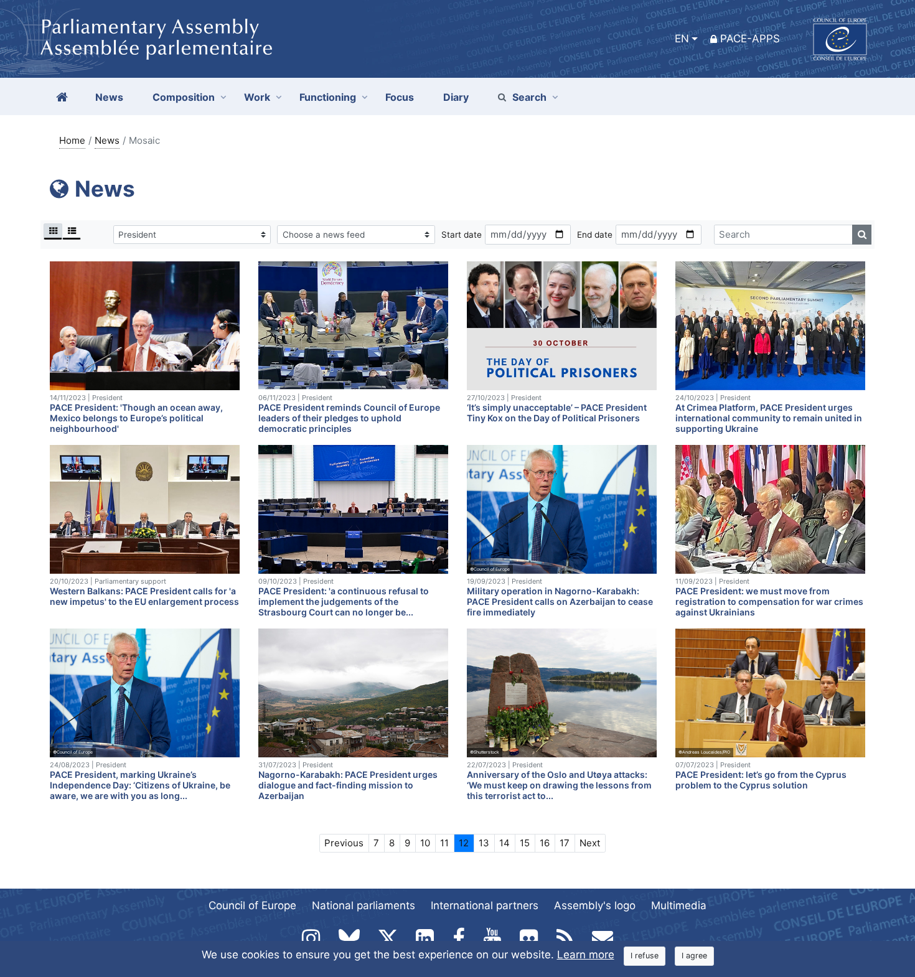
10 (425, 843)
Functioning (327, 97)
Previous (344, 843)
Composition (183, 97)
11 (444, 843)
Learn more (585, 954)
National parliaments (363, 905)
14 (504, 843)
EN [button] (682, 38)
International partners (484, 905)
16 (545, 843)
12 (464, 843)
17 (565, 843)
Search (529, 97)
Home (72, 140)
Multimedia (678, 905)
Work (257, 97)
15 (525, 843)
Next (590, 843)
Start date (461, 235)
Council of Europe (252, 905)
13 (484, 843)
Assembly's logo (595, 905)
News (107, 140)
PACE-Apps (750, 38)
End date (594, 235)
